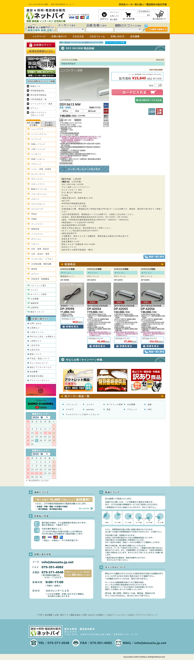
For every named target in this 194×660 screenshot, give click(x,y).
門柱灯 (34, 214)
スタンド (35, 199)
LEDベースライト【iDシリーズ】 (38, 113)
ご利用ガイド (36, 341)
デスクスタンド (38, 204)
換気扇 (34, 269)
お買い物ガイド (61, 615)
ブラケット (36, 164)
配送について (36, 354)
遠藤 (150, 404)
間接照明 (35, 229)
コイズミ (90, 404)
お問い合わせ (36, 323)
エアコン (34, 108)
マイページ (114, 12)
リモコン (35, 244)
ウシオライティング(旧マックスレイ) (82, 414)
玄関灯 (34, 219)
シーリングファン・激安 (41, 104)
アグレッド (132, 409)
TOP (40, 615)
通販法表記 (75, 615)
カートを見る (128, 615)
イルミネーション (39, 194)
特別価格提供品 (37, 91)
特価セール (35, 86)
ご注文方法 (35, 345)
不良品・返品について (40, 358)
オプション (36, 239)
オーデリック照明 (115, 404)
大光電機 (131, 404)
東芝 (109, 409)
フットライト (37, 224)
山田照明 (34, 307)
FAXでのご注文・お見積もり (43, 337)
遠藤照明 (34, 303)
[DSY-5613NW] (84, 163)
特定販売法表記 (37, 376)
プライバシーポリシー (40, 380)
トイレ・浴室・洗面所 (41, 169)
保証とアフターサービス (41, 367)
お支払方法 (35, 350)
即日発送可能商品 (38, 95)
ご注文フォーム (37, 332)
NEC (150, 409)
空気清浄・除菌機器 (40, 279)
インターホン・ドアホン (42, 259)
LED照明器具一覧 (38, 99)
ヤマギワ (70, 409)
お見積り (100, 615)
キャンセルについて (39, 363)
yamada (90, 409)
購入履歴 (113, 19)
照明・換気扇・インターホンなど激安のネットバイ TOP (81, 42)
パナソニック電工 (38, 286)
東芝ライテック (37, 312)
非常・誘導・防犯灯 (40, 249)
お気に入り (114, 16)
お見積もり (35, 328)
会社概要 (34, 372)
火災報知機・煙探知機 (41, 264)
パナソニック (72, 404)
